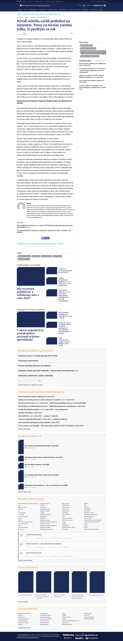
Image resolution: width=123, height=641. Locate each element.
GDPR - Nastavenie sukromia (32, 637)
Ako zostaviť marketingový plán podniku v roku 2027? (39, 422)
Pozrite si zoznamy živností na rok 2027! (65, 270)
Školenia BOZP (87, 613)
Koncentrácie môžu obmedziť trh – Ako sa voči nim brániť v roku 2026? (46, 485)
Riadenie (64, 523)
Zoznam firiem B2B (27, 608)
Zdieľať (46, 238)
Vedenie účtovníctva (89, 617)
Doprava (20, 518)
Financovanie (52, 10)
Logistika (42, 512)
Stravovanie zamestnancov (28, 361)
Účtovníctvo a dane (89, 512)
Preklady (64, 619)
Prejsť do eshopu (23, 602)
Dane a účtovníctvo (23, 516)
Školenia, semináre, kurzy (31, 498)
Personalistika (65, 511)
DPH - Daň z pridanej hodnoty (25, 522)
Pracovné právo (66, 514)
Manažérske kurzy (44, 622)
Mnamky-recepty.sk (39, 1)
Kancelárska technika (45, 615)
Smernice (86, 507)
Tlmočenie (86, 615)
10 (31, 380)
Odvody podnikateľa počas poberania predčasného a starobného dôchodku (78, 596)
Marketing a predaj (45, 520)
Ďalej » (39, 380)
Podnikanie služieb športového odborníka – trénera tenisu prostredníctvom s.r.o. (48, 371)
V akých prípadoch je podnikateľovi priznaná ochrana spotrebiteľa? (30, 335)
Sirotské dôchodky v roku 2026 (30, 413)
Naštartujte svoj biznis (86, 45)
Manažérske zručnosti (45, 514)
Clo (19, 511)
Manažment (33, 10)
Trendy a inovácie (41, 17)
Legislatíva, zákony (45, 511)
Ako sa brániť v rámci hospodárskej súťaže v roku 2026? (42, 446)
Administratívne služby (24, 613)
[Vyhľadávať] (80, 5)
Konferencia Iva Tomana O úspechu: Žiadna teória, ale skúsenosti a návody (44, 102)
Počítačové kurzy (66, 617)
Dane (71, 10)
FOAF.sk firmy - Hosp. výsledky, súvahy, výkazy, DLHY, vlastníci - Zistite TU (40, 243)
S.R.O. (26, 10)
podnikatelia (36, 256)
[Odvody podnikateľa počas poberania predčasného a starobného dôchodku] (79, 582)
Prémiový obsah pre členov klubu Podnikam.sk (41, 391)
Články (26, 17)
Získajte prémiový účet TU (43, 5)
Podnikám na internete (24, 256)
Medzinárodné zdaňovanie (46, 529)
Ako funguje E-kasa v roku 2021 (25, 595)
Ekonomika (85, 10)
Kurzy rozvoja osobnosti (46, 619)
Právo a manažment (67, 518)
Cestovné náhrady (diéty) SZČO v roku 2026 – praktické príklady (42, 419)
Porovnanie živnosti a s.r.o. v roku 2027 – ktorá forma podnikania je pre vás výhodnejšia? (92, 70)
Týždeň (100, 60)
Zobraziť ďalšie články (24, 429)
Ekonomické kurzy (22, 620)
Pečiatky (64, 615)
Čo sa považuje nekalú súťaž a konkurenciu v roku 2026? (42, 475)
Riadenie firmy (65, 525)
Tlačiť (72, 33)
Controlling (21, 514)
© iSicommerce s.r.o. (26, 634)
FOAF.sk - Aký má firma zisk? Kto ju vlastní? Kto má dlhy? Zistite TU (38, 14)
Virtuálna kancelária (89, 619)
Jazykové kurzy (44, 613)
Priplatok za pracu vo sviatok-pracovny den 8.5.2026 (37, 356)
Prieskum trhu (65, 622)
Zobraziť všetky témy (24, 385)
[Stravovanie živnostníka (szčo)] (97, 582)
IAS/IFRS (42, 505)
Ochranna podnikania (31, 448)
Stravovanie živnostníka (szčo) (96, 595)
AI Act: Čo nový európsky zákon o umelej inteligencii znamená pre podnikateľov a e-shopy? (65, 328)
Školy (85, 505)
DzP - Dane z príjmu (23, 523)
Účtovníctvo (63, 10)
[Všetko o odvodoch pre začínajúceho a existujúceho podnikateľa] (43, 582)
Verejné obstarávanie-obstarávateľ (92, 520)
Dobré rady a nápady (49, 1)
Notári (63, 613)
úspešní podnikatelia (24, 259)
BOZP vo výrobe (22, 507)
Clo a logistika (21, 512)
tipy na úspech (57, 256)
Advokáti (20, 615)
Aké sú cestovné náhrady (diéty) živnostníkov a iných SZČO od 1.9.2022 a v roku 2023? (93, 52)
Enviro (19, 525)
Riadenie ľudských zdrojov (68, 527)
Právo (63, 516)
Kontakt (24, 637)
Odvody (77, 10)
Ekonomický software (23, 622)
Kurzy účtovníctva (44, 620)
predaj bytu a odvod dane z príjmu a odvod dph (35, 375)
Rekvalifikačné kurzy (67, 624)
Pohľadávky (65, 512)
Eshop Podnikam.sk (28, 567)
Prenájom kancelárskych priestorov (71, 620)
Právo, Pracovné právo (67, 520)
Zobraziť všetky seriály (24, 492)
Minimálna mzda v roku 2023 (88, 48)
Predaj (63, 522)
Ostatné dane (65, 509)
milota (27, 34)
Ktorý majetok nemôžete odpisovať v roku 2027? (36, 396)
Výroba (86, 523)
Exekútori (20, 624)
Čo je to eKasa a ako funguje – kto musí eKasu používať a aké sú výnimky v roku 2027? (51, 426)
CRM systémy (21, 617)
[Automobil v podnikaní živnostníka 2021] (61, 582)
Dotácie (20, 520)
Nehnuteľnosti (65, 505)
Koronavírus (43, 507)
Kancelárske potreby (45, 617)
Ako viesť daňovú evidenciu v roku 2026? (37, 464)
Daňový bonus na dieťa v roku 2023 (89, 56)
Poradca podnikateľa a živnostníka (35, 350)
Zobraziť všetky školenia (25, 560)
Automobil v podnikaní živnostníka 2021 (59, 595)
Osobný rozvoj (65, 507)
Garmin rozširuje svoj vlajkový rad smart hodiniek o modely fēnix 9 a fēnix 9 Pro (92, 87)
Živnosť (20, 10)
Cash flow (20, 509)
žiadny (85, 525)
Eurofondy (20, 529)
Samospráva (65, 529)
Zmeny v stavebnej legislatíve (91, 529)
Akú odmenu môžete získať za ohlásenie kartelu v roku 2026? (43, 457)
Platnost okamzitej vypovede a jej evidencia (34, 366)
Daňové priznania (30, 466)
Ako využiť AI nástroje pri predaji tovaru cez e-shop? (65, 315)
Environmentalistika (23, 527)
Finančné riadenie (44, 503)
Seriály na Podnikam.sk (29, 436)
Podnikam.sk (31, 1)
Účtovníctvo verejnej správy (91, 514)
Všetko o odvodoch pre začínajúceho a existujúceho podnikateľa (42, 596)
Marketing (42, 10)
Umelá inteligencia (88, 516)
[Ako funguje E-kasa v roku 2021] (25, 582)
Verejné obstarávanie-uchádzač (92, 522)
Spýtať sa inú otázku (37, 385)
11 (35, 380)
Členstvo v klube (96, 10)
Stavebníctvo (87, 509)
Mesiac (104, 60)
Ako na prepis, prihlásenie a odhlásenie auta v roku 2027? (28, 293)
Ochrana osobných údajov (47, 636)
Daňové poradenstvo (23, 619)
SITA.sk (24, 1)
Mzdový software (44, 624)
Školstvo (86, 503)
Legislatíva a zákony (45, 509)
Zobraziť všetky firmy (24, 628)
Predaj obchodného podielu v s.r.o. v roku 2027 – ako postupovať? (65, 281)
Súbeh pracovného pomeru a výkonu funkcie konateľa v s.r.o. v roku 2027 (46, 400)
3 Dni (96, 60)
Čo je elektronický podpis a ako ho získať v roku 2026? (65, 341)
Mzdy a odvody (66, 503)
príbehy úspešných (46, 256)
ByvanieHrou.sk (59, 1)
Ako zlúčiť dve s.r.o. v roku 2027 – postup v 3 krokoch (38, 416)
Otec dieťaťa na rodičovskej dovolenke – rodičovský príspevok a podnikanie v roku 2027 (51, 406)
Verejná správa (88, 518)
